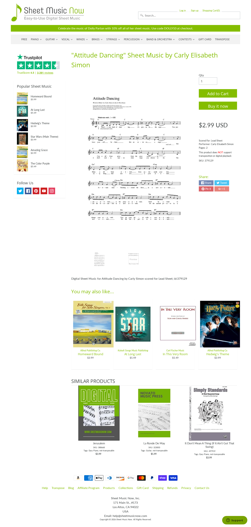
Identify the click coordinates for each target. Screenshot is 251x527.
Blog (71, 488)
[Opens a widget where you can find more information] (234, 520)
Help (45, 488)
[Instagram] (52, 191)
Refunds (172, 488)
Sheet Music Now (124, 519)
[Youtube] (44, 191)
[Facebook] (28, 191)
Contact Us (202, 488)
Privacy (186, 488)
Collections (126, 488)
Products (109, 488)
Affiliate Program (88, 488)
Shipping (158, 488)
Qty (201, 75)
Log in (183, 10)
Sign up (194, 10)
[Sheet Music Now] (47, 12)
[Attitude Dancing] (99, 259)
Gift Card (143, 488)
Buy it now (218, 106)
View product (99, 417)
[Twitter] (20, 191)
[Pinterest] (36, 191)
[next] (233, 422)
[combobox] (189, 15)
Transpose (58, 488)
